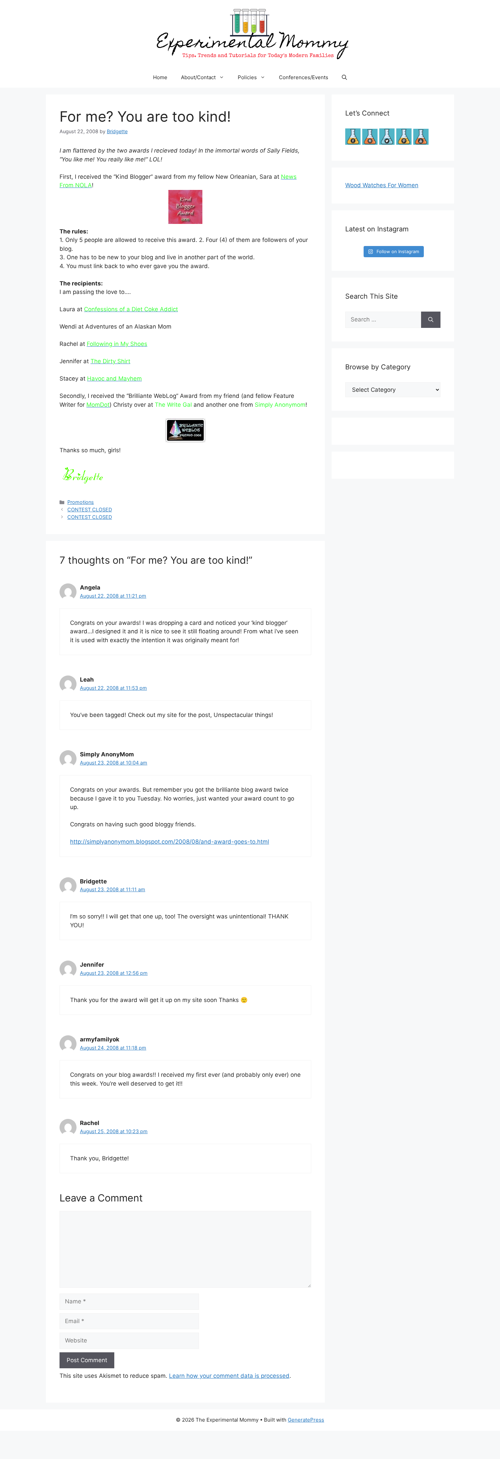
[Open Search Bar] (344, 77)
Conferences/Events (303, 77)
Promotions (80, 502)
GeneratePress (306, 1420)
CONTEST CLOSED (89, 509)
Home (160, 77)
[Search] (430, 320)
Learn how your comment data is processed (229, 1375)
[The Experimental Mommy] (250, 33)
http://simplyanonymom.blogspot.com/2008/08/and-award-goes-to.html (169, 841)
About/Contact (198, 77)
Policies (247, 77)
